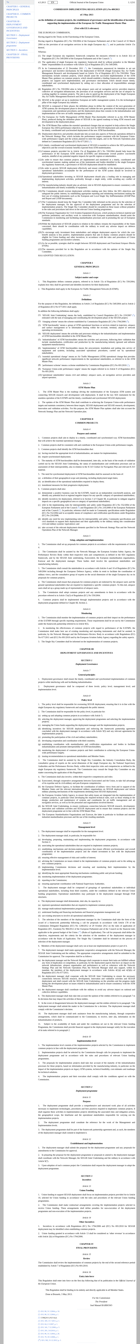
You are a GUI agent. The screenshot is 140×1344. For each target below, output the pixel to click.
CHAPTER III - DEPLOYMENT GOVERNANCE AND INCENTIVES (16, 26)
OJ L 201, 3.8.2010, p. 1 (49, 1331)
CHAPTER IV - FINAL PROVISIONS (17, 56)
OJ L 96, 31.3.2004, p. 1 (49, 1314)
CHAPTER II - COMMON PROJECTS (18, 15)
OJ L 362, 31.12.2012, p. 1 (51, 1340)
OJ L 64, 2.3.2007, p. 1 (49, 1324)
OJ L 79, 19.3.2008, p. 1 (49, 1337)
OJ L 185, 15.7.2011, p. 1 (50, 1321)
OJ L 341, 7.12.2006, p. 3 (50, 1327)
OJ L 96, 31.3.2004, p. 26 (50, 1334)
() (107, 44)
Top (8, 2)
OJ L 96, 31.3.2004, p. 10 (50, 1311)
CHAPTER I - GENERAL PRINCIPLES (18, 8)
